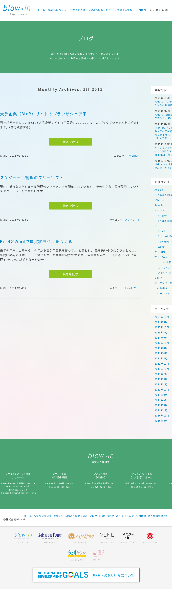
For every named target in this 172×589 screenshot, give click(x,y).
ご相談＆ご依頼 (123, 9)
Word (137, 288)
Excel (128, 288)
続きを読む (70, 142)
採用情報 (141, 9)
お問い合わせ (106, 515)
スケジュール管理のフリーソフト (32, 177)
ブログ (93, 515)
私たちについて (57, 9)
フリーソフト (132, 219)
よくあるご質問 (125, 515)
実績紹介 (58, 515)
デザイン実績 (77, 9)
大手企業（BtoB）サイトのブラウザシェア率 (43, 114)
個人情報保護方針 (158, 515)
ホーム (41, 9)
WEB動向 (134, 155)
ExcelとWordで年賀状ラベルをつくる (36, 241)
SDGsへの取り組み (100, 9)
